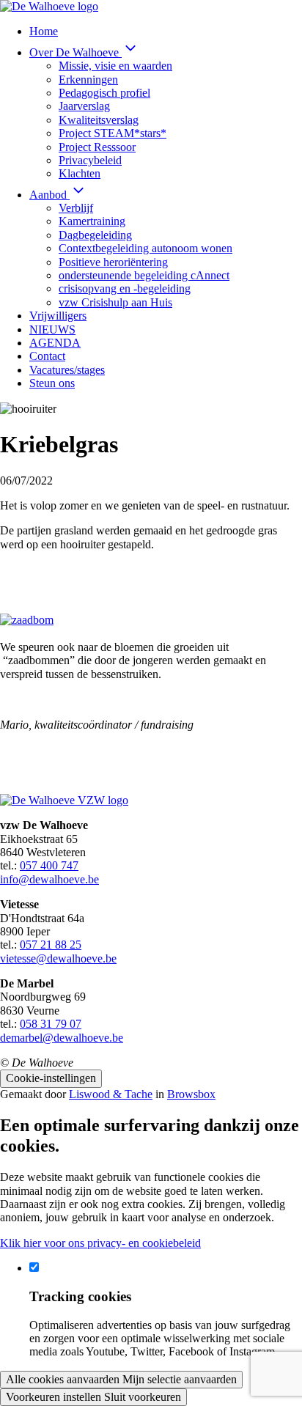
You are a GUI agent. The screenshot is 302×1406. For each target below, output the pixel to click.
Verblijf (76, 208)
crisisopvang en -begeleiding (125, 288)
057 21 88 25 (50, 944)
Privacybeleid (90, 160)
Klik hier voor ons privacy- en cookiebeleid (100, 1243)
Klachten (79, 173)
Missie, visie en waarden (115, 65)
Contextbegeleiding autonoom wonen (145, 248)
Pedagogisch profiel (104, 93)
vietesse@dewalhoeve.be (58, 958)
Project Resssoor (97, 147)
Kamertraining (92, 221)
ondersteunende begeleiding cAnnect (144, 275)
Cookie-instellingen (51, 1078)
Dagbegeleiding (95, 235)
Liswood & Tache (110, 1094)
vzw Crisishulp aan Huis (115, 302)
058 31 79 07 (50, 1023)
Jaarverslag (84, 106)
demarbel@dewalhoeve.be (61, 1037)
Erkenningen (88, 79)
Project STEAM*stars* (112, 133)
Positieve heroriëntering (113, 262)
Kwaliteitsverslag (99, 120)
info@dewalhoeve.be (49, 879)
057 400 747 (49, 865)
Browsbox (191, 1094)
